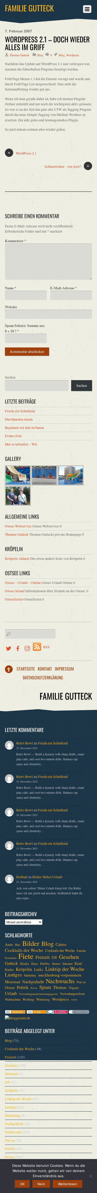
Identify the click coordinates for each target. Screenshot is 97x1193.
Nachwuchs (60, 980)
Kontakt (45, 669)
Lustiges (13, 974)
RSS (46, 647)
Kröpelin (24, 969)
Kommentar (15, 240)
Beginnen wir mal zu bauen (24, 427)
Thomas (59, 987)
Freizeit (42, 957)
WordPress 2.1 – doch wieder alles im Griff (47, 43)
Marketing (30, 975)
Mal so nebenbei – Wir (21, 444)
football (21, 877)
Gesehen (69, 956)
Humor (56, 964)
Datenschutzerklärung (43, 677)
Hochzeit (11, 1073)
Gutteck (11, 963)
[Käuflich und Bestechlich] (15, 1012)
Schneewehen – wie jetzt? (66, 166)
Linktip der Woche (64, 969)
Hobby (45, 963)
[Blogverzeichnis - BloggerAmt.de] (17, 1018)
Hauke (24, 963)
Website (11, 307)
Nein (41, 1184)
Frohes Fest (13, 436)
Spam (45, 987)
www (74, 999)
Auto (9, 944)
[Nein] (90, 1176)
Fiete (25, 956)
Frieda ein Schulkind (20, 411)
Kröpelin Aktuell (17, 558)
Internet (67, 963)
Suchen (10, 377)
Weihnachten (12, 999)
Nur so (81, 982)
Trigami (74, 988)
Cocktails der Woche (24, 950)
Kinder (9, 969)
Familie (81, 951)
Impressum (64, 669)
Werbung (28, 999)
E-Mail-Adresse (63, 288)
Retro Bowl (24, 743)
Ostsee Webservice (18, 526)
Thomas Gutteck (19, 55)
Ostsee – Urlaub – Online (23, 582)
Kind (78, 963)
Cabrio (61, 944)
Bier (17, 945)
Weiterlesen (67, 1184)
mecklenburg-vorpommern (59, 975)
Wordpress (72, 55)
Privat (34, 988)
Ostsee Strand (15, 591)
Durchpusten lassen (19, 419)
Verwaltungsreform (72, 994)
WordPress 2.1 (22, 153)
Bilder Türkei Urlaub (47, 877)
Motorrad (12, 981)
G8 (54, 957)
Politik (22, 987)
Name (10, 288)
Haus (34, 963)
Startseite (26, 669)
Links (38, 969)
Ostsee (10, 987)
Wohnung (43, 999)
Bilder (30, 943)
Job (7, 1082)
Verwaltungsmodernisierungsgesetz (38, 994)
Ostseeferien (14, 599)
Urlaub (11, 993)
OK (22, 1184)
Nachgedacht (33, 981)
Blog (40, 55)
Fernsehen (10, 958)
